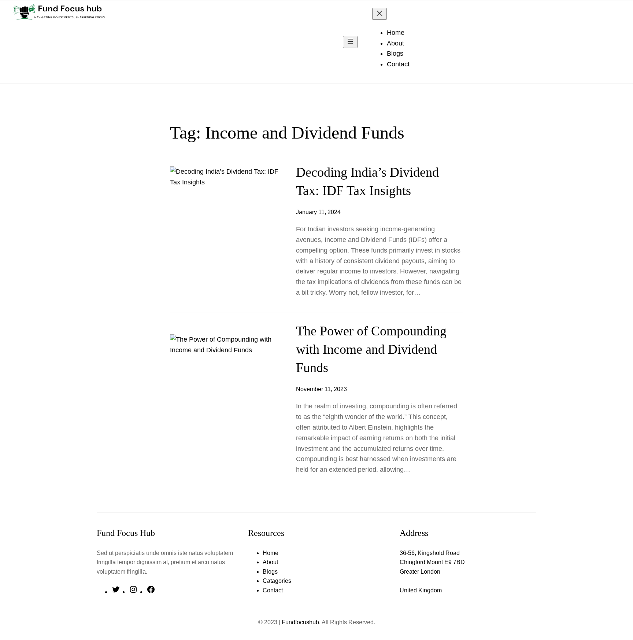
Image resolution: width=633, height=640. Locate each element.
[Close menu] (379, 14)
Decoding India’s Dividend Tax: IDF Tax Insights (367, 181)
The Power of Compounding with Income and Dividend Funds (371, 349)
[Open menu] (350, 42)
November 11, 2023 (321, 389)
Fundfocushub (300, 622)
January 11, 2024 (318, 212)
